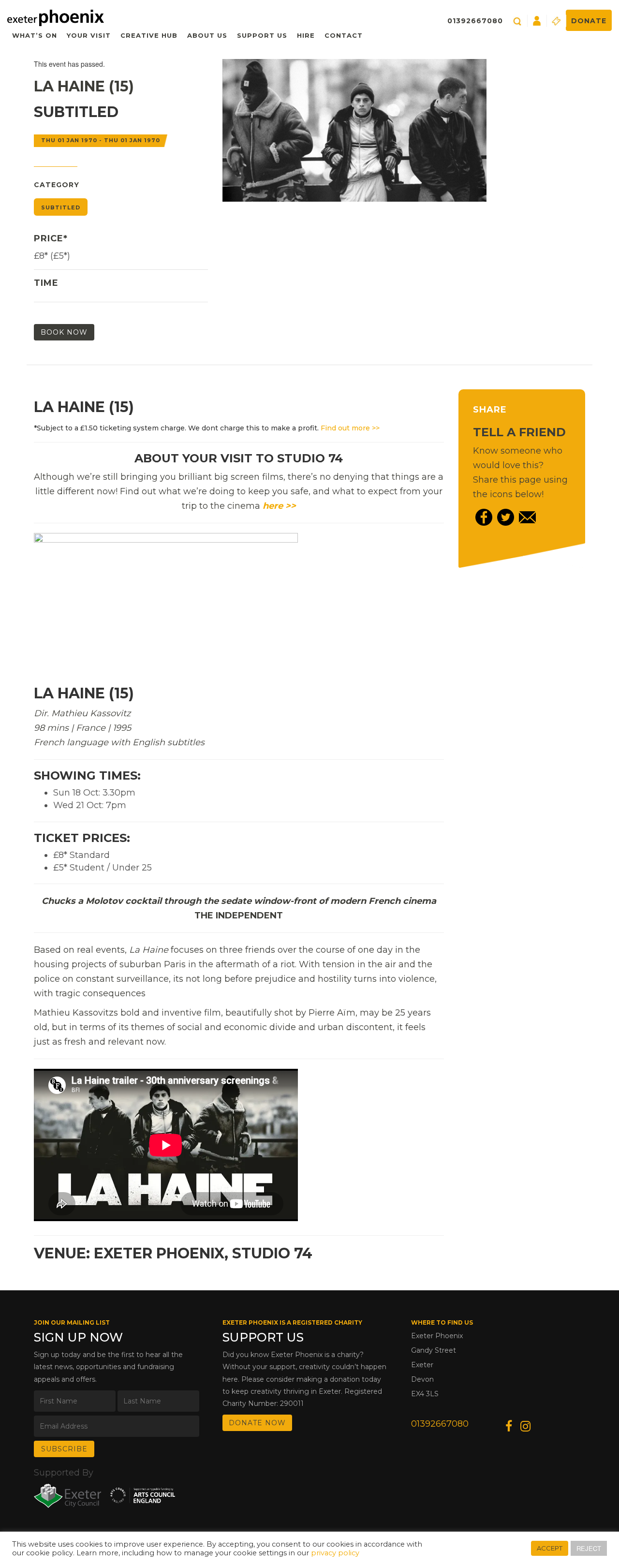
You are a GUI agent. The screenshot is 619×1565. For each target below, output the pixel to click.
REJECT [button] (588, 1548)
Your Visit (89, 35)
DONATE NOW (257, 1422)
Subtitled (60, 207)
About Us (207, 35)
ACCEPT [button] (549, 1548)
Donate (588, 20)
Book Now (64, 332)
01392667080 (475, 20)
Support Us (262, 35)
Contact (343, 35)
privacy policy (335, 1553)
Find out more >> (350, 428)
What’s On (34, 35)
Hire (306, 35)
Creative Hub (148, 35)
